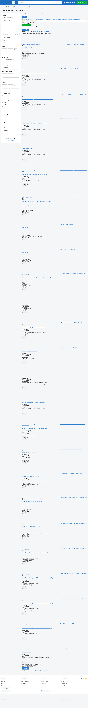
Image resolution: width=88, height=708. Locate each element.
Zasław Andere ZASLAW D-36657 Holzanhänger (33, 402)
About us (3, 681)
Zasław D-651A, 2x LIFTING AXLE (30, 452)
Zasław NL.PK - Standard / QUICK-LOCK (32, 526)
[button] (23, 58)
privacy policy (38, 31)
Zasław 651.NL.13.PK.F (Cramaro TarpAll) (32, 501)
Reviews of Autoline (25, 687)
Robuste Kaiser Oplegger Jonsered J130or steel (33, 327)
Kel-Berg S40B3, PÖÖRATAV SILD (30, 476)
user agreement (46, 31)
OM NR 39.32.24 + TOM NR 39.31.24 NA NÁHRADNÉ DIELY (36, 428)
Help (2, 683)
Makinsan (24, 376)
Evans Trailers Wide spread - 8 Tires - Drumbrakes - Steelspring (37, 552)
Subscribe (26, 29)
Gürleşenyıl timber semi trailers (29, 351)
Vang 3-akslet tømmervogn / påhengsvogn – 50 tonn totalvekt (36, 277)
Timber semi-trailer (26, 652)
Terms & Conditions (25, 681)
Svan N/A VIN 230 (26, 252)
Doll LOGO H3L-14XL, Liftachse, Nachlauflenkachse (34, 73)
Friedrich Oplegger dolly (27, 47)
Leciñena (24, 302)
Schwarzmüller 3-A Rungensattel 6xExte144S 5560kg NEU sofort (37, 99)
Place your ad (26, 25)
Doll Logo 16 (25, 227)
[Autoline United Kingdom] (5, 2)
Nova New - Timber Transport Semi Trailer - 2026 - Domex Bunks (37, 201)
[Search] (19, 2)
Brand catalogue (24, 690)
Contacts (3, 685)
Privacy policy (23, 683)
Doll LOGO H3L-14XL (27, 148)
